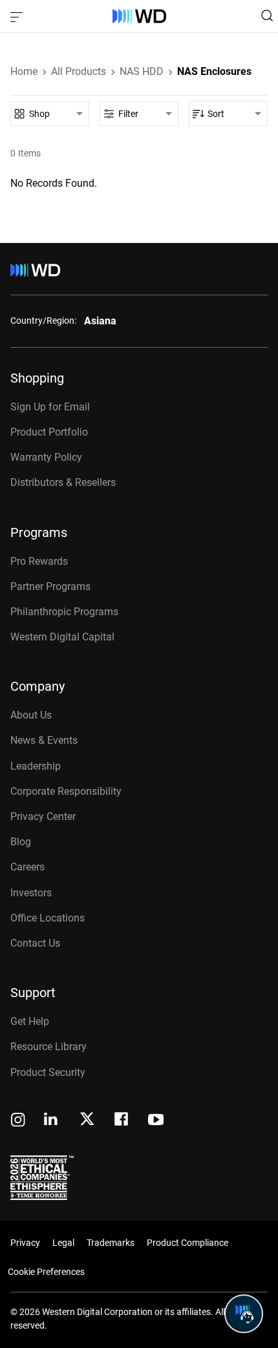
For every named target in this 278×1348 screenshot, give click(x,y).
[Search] (267, 15)
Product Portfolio (49, 432)
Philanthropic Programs (64, 612)
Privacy (25, 1242)
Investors (31, 893)
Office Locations (47, 918)
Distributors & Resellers (63, 482)
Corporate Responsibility (66, 791)
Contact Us (35, 943)
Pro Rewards (39, 561)
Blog (20, 842)
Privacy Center (43, 816)
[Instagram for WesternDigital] (18, 1121)
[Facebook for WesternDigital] (122, 1121)
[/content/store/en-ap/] (139, 16)
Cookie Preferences (46, 1272)
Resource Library (48, 1046)
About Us (31, 715)
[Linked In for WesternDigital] (51, 1121)
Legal (63, 1242)
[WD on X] (87, 1120)
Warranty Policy (46, 457)
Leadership (35, 766)
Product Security (47, 1072)
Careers (27, 867)
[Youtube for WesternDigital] (156, 1121)
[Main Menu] (18, 16)
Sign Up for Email (50, 407)
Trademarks (110, 1242)
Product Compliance (187, 1242)
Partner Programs (50, 586)
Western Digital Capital (62, 637)
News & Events (44, 740)
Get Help (29, 1021)
